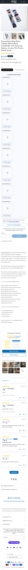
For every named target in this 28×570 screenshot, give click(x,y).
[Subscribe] (23, 537)
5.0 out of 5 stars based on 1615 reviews (14, 501)
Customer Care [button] (7, 517)
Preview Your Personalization (14, 225)
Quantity (3, 233)
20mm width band (8, 70)
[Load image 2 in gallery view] (14, 36)
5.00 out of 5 (18, 336)
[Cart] (24, 1)
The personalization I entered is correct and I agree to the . (14, 220)
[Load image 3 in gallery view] (21, 36)
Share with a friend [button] (7, 241)
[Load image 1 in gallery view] (7, 36)
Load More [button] (14, 472)
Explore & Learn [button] (7, 520)
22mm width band (20, 70)
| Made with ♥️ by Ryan (20, 567)
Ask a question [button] (14, 354)
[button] (2, 1)
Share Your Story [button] (14, 351)
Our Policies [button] (6, 524)
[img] (5, 386)
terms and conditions (14, 221)
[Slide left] (1, 36)
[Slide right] (26, 36)
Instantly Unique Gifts (11, 567)
